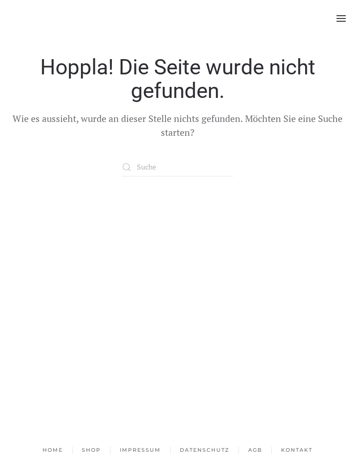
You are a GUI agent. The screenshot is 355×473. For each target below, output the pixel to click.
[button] (341, 18)
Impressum (140, 450)
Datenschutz (204, 450)
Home (53, 450)
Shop (91, 450)
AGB (255, 450)
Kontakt (296, 450)
